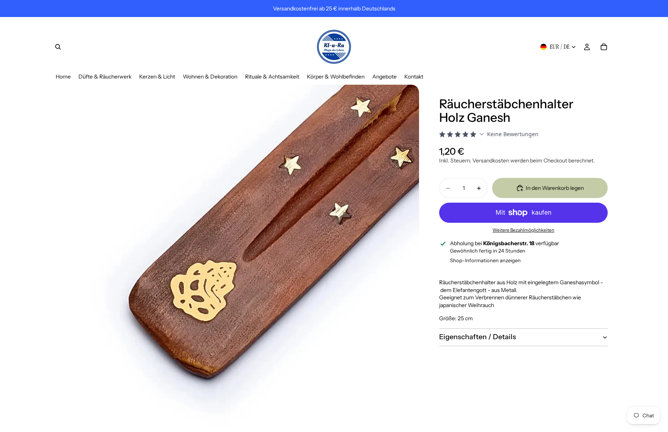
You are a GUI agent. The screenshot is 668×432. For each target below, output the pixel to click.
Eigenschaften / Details (477, 337)
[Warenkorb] (603, 46)
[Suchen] (57, 46)
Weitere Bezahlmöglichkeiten (523, 230)
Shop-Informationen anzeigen (485, 260)
